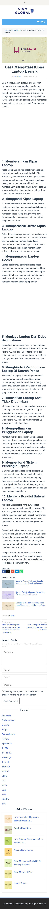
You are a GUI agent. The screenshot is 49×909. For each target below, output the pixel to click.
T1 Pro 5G (7, 752)
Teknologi (6, 757)
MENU (42, 22)
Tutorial (5, 761)
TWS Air (6, 766)
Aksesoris (6, 715)
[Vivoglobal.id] (24, 10)
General (12, 615)
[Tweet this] (8, 571)
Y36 (4, 803)
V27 (4, 780)
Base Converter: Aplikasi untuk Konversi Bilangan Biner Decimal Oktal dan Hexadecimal (11, 627)
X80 (4, 794)
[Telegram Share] (17, 571)
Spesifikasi (7, 743)
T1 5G (5, 747)
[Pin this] (12, 571)
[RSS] (25, 2)
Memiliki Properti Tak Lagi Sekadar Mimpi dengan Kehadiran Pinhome (29, 582)
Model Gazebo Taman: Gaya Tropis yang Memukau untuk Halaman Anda (30, 603)
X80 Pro (5, 799)
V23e (4, 775)
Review (5, 738)
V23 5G (5, 771)
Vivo (4, 789)
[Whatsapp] (21, 571)
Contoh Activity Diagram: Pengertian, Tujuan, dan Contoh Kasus (30, 593)
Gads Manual (8, 720)
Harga (5, 729)
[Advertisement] (24, 134)
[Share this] (4, 571)
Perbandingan (8, 734)
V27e (4, 785)
